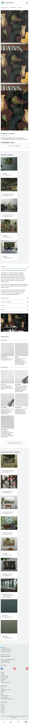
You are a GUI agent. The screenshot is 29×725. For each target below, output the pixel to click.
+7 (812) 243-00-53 (6, 651)
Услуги (2, 688)
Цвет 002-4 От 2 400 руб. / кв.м (7, 637)
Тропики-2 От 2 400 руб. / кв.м (7, 236)
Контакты (2, 709)
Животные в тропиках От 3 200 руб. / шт (8, 471)
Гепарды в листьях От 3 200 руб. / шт (7, 574)
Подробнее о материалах (14, 443)
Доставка (3, 309)
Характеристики (4, 298)
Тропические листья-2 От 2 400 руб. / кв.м (8, 215)
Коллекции (3, 712)
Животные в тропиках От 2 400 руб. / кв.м (8, 194)
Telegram (4, 647)
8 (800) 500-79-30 (6, 656)
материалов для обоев (12, 294)
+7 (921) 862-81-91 (6, 649)
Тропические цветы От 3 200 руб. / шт (7, 492)
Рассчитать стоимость (14, 145)
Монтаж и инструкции (6, 301)
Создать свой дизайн (5, 682)
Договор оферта (4, 697)
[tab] (14, 267)
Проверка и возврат (5, 695)
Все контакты (3, 665)
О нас (2, 704)
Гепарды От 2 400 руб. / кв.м (7, 257)
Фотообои (3, 674)
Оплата (2, 305)
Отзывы (2, 710)
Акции (2, 694)
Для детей (3, 679)
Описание (3, 266)
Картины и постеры (4, 676)
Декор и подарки (4, 677)
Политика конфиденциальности (7, 698)
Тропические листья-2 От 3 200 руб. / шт (8, 512)
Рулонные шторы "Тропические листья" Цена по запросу (8, 595)
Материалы (3, 691)
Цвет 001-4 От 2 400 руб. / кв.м (7, 616)
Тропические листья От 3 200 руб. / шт (7, 533)
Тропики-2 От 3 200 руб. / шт (6, 554)
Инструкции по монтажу (5, 689)
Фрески (2, 680)
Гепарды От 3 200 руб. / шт (6, 174)
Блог (2, 692)
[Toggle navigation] (27, 3)
